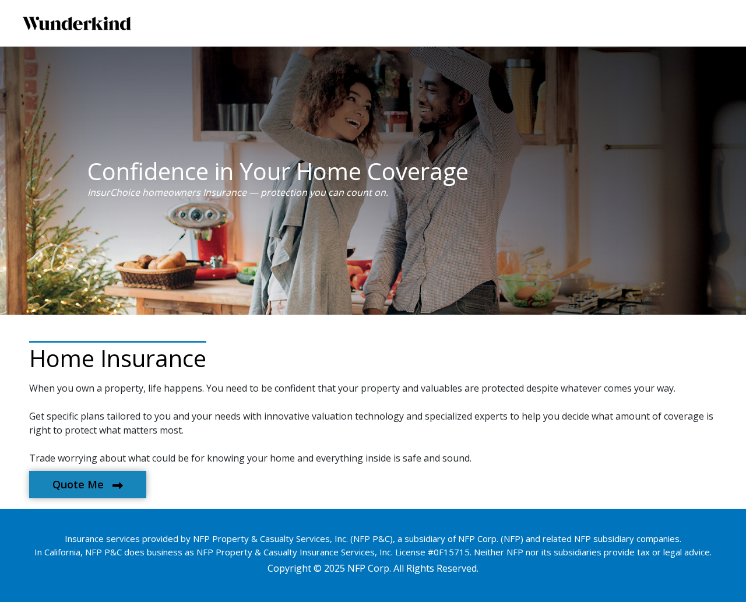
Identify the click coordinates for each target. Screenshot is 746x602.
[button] (87, 484)
